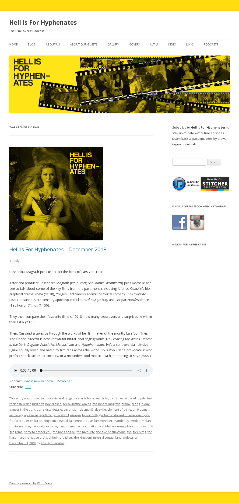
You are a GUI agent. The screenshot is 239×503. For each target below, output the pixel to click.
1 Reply (14, 260)
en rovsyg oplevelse (23, 415)
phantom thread (136, 426)
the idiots (66, 437)
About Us (53, 44)
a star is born (84, 398)
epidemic (45, 415)
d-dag (136, 404)
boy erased (53, 404)
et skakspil (61, 415)
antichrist (101, 398)
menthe (24, 426)
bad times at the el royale (128, 398)
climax (126, 404)
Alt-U (154, 44)
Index (172, 44)
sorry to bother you (37, 432)
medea (135, 421)
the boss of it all (64, 432)
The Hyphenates (52, 443)
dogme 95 (87, 409)
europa (75, 415)
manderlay (121, 421)
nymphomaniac (70, 426)
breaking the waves (77, 404)
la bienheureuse (81, 421)
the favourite (86, 432)
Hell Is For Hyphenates (43, 22)
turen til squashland (107, 437)
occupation (90, 426)
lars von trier (103, 421)
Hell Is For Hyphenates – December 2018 (58, 249)
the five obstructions (111, 432)
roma (19, 432)
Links (189, 44)
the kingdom (83, 437)
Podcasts (211, 44)
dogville (100, 409)
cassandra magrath (106, 404)
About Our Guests (83, 44)
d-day (145, 404)
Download (64, 381)
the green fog (136, 432)
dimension (70, 409)
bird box (38, 404)
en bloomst (140, 409)
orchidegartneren (111, 426)
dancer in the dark (22, 409)
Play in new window (38, 381)
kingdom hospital (56, 421)
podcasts (51, 398)
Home (13, 44)
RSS (28, 387)
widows (128, 437)
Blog (31, 44)
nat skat (37, 426)
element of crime (119, 409)
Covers (134, 44)
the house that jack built (41, 437)
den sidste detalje (49, 409)
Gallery (113, 44)
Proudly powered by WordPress (30, 483)
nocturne (50, 426)
